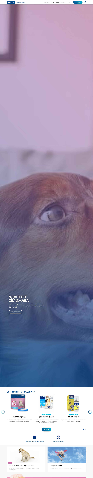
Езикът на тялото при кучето (21, 465)
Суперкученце (56, 465)
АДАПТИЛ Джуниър (19, 417)
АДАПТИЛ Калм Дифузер (46, 417)
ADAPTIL (73, 417)
